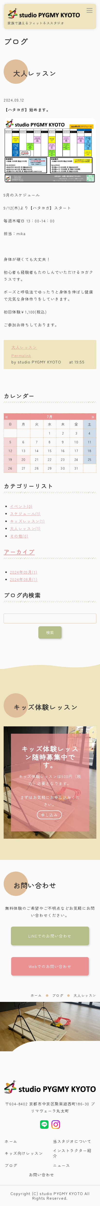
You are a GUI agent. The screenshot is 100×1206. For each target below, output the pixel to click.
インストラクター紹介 (72, 1153)
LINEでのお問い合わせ (50, 936)
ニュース (61, 1165)
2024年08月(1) (24, 579)
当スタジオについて (72, 1141)
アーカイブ (19, 551)
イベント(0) (21, 506)
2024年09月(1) (23, 572)
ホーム (36, 995)
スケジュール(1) (25, 513)
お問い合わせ (42, 1175)
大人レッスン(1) (25, 528)
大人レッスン (24, 347)
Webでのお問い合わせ (50, 966)
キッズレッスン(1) (27, 521)
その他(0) (19, 536)
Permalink (21, 355)
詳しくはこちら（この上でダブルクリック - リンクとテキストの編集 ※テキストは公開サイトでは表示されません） (50, 782)
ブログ (58, 995)
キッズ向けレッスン (24, 1153)
